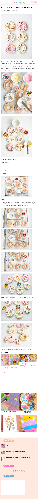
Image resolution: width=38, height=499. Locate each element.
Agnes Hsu (4, 10)
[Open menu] (2, 2)
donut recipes (26, 349)
